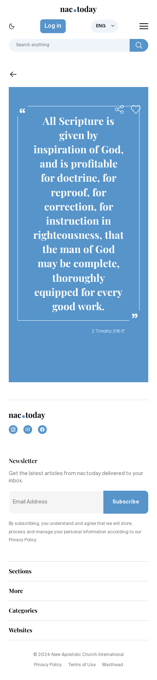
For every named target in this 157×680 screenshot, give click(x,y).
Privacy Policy (48, 665)
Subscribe (125, 502)
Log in (53, 26)
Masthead (112, 665)
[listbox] (104, 26)
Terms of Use (82, 665)
